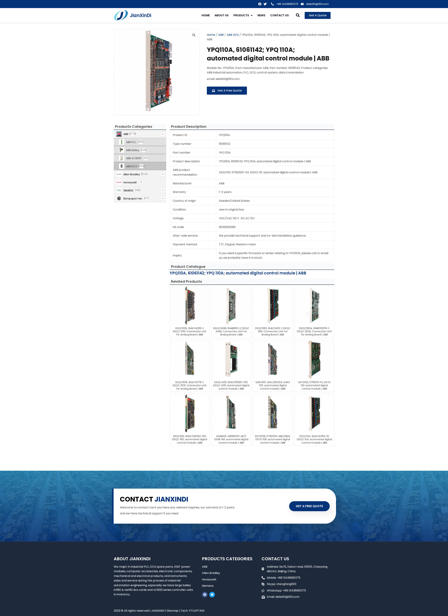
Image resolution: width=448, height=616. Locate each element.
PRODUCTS (241, 15)
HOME (206, 15)
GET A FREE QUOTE (309, 506)
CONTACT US (279, 15)
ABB (221, 35)
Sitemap (172, 611)
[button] (298, 15)
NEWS (261, 15)
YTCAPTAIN (196, 611)
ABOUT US (222, 15)
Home (211, 35)
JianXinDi (140, 15)
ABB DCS (233, 35)
